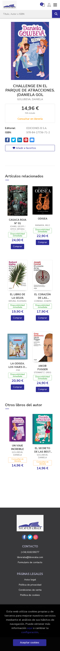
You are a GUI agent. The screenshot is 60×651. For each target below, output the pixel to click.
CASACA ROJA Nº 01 (17, 221)
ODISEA (42, 218)
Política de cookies (30, 595)
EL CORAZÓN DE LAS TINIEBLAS (42, 296)
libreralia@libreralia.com (30, 557)
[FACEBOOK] (24, 537)
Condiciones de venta (30, 589)
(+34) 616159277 (30, 552)
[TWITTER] (30, 537)
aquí (29, 628)
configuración (29, 632)
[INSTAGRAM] (35, 537)
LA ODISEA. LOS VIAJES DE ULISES (17, 365)
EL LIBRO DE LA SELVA (17, 296)
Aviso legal (30, 579)
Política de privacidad (30, 584)
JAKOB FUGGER (43, 367)
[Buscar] (56, 14)
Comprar (17, 246)
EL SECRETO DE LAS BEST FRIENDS (42, 450)
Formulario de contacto (30, 562)
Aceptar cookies (29, 642)
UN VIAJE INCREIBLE (17, 447)
